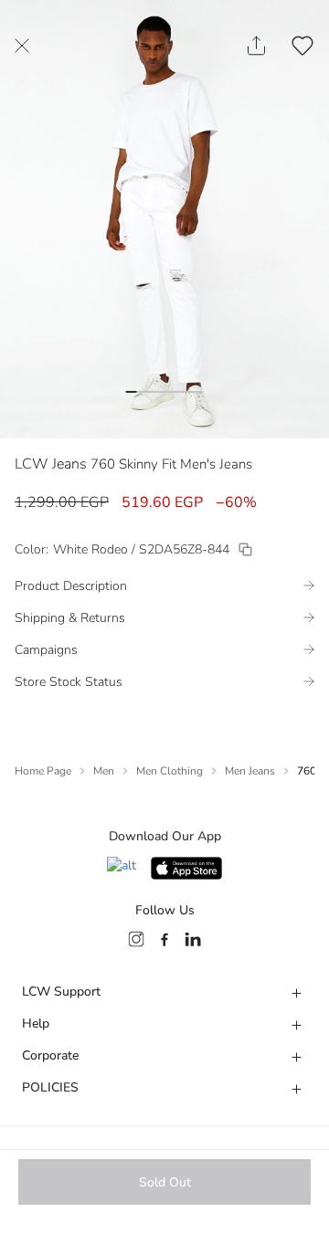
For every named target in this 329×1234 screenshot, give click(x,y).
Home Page (43, 771)
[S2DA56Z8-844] (245, 549)
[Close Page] (22, 45)
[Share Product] (256, 46)
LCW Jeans (51, 464)
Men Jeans (250, 771)
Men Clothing (169, 771)
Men (103, 771)
